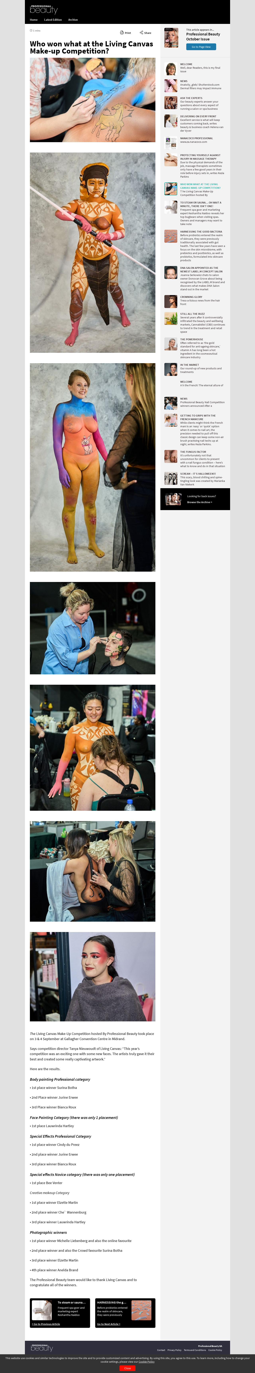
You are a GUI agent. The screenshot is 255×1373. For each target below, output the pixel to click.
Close (127, 1368)
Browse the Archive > (199, 502)
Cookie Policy (147, 1361)
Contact (161, 1350)
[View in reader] (171, 46)
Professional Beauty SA (210, 1346)
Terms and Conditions (195, 1350)
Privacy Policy (174, 1350)
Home (34, 20)
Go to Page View (201, 47)
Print (127, 33)
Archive (73, 20)
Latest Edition (53, 20)
